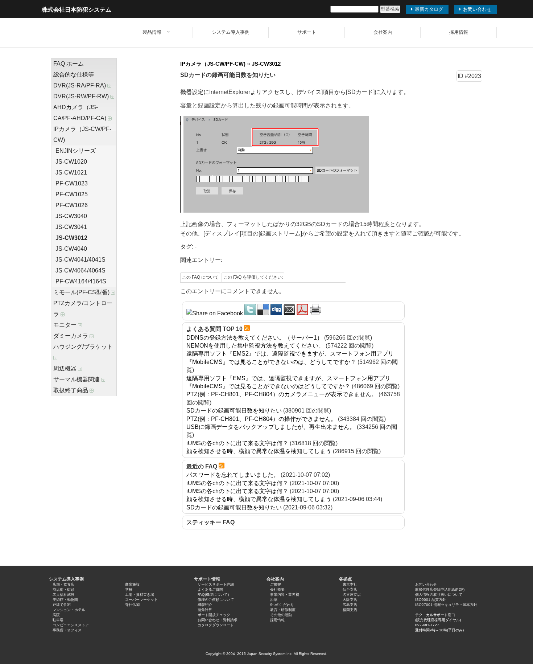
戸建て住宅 (62, 605)
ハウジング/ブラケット (83, 347)
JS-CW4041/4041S (80, 260)
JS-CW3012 (71, 238)
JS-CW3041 (71, 227)
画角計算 (205, 610)
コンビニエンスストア (71, 625)
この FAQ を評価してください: (253, 277)
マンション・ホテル (69, 610)
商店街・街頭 (63, 589)
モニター (65, 325)
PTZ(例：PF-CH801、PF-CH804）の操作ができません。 (261, 419)
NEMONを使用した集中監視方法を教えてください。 (255, 346)
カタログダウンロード (216, 625)
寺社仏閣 (132, 605)
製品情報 (151, 32)
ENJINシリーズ (75, 151)
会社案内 (382, 32)
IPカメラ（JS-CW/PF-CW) (82, 134)
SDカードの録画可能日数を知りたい (234, 410)
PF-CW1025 (71, 194)
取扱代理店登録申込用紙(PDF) (439, 589)
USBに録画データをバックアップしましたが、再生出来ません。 (270, 427)
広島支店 (350, 605)
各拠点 (345, 579)
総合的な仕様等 (73, 74)
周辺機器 (65, 368)
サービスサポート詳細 (216, 584)
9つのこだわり (282, 605)
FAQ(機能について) (213, 595)
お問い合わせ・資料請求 (217, 620)
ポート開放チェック (214, 615)
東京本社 (350, 584)
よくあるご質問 (210, 589)
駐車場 (58, 620)
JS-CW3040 (71, 216)
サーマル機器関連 (77, 379)
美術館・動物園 (65, 600)
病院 (56, 615)
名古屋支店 (352, 595)
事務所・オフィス (67, 630)
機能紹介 (205, 605)
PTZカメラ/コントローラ (82, 308)
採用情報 (458, 32)
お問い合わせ (426, 584)
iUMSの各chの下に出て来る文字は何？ (237, 443)
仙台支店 (350, 589)
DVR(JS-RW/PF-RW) (81, 96)
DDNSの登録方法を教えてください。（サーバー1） (254, 338)
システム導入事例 (230, 32)
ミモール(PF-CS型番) (82, 292)
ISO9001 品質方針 (430, 600)
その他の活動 (281, 615)
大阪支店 (350, 600)
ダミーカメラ (71, 336)
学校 (128, 589)
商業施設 (132, 584)
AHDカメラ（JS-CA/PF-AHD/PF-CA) (80, 112)
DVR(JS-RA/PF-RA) (80, 85)
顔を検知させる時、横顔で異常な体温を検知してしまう (258, 451)
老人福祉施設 (63, 595)
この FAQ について (200, 277)
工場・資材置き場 (139, 595)
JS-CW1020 (71, 162)
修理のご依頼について (216, 600)
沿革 (273, 600)
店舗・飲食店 (63, 584)
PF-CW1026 (71, 205)
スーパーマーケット (141, 600)
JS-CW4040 (71, 249)
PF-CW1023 (71, 183)
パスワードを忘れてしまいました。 (232, 475)
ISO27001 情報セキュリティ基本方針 (446, 605)
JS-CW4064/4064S (80, 270)
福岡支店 (350, 610)
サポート (306, 32)
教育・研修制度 (283, 610)
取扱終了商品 (71, 390)
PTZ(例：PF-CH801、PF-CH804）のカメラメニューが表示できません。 (281, 394)
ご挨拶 (275, 584)
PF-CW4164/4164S (80, 281)
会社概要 (277, 589)
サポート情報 (207, 579)
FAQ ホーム (68, 64)
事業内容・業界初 (284, 595)
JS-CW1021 (71, 172)
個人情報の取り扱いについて (438, 595)
